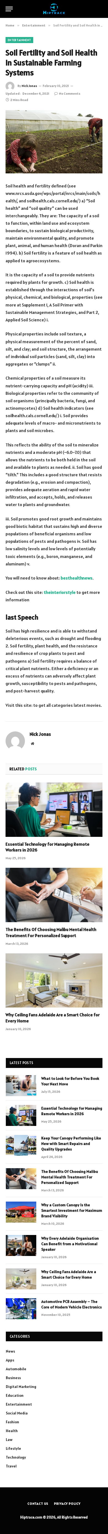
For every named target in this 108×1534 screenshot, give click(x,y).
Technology (16, 1457)
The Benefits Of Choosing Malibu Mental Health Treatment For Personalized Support (51, 932)
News (10, 1351)
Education (15, 1395)
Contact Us (37, 1503)
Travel (11, 1466)
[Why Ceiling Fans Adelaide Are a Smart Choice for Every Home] (54, 980)
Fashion (12, 1421)
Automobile (16, 1368)
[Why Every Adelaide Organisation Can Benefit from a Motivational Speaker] (21, 1245)
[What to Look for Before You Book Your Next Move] (21, 1085)
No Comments (69, 93)
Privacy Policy (67, 1503)
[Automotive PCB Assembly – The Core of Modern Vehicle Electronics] (21, 1308)
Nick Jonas (29, 86)
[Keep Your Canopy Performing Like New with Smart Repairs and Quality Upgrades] (21, 1145)
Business (13, 1377)
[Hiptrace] (54, 9)
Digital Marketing (21, 1386)
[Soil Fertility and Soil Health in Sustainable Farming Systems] (54, 141)
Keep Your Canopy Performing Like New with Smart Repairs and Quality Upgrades (71, 1144)
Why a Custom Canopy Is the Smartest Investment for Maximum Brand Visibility (71, 1210)
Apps (10, 1360)
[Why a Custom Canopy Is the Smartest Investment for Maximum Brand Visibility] (21, 1212)
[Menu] (9, 9)
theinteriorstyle (60, 592)
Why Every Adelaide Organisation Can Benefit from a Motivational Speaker (70, 1244)
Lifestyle (13, 1448)
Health (12, 1430)
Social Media (17, 1413)
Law (9, 1439)
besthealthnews (76, 578)
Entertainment (19, 40)
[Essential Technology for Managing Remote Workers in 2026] (54, 809)
